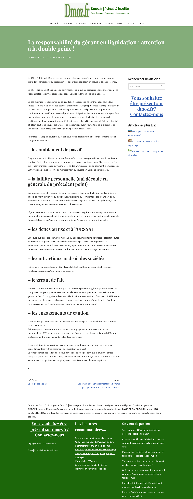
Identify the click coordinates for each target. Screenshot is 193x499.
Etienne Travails (37, 57)
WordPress (52, 450)
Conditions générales (143, 405)
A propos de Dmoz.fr (58, 405)
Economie (81, 23)
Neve (30, 450)
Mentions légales (123, 405)
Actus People (89, 405)
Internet (109, 23)
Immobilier (95, 23)
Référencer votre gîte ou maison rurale (93, 438)
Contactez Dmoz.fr (37, 405)
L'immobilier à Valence (86, 461)
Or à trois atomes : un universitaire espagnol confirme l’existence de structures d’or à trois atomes (143, 474)
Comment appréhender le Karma (91, 464)
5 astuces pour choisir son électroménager (95, 449)
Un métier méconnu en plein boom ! (92, 445)
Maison (131, 23)
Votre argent (75, 405)
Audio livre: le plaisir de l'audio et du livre (94, 441)
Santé (141, 23)
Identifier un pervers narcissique (90, 468)
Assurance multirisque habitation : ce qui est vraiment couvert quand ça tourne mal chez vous (143, 443)
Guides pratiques (105, 405)
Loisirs (120, 23)
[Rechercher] (162, 86)
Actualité (53, 23)
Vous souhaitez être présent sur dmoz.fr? (146, 106)
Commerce (67, 23)
